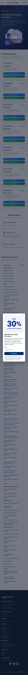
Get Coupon (14, 353)
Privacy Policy (8, 359)
